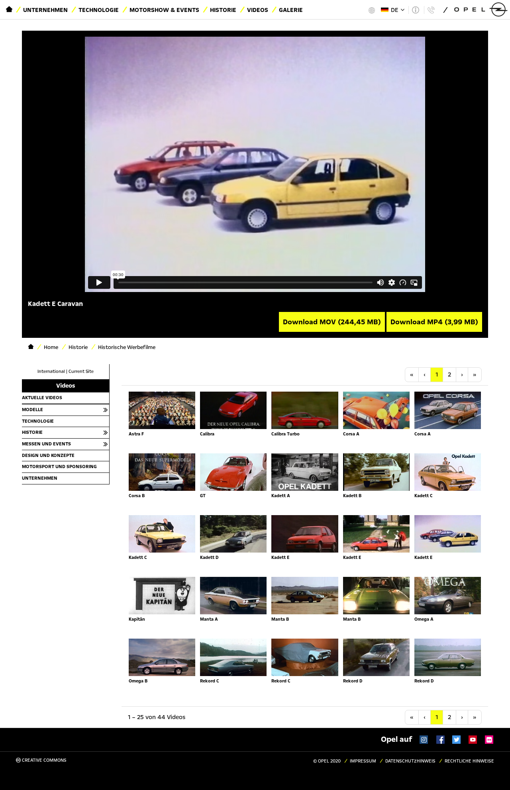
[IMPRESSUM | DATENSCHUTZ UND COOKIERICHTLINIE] (415, 10)
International (51, 371)
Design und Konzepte (48, 455)
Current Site (81, 371)
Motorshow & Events (164, 10)
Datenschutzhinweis (410, 761)
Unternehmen (45, 10)
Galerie (291, 10)
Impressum (363, 761)
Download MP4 (434, 322)
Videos (257, 10)
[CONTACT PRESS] (431, 10)
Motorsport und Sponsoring (59, 466)
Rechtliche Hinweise (469, 761)
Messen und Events (46, 444)
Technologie (98, 10)
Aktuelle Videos (42, 397)
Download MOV (332, 322)
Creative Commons (44, 760)
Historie (223, 10)
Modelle (32, 409)
